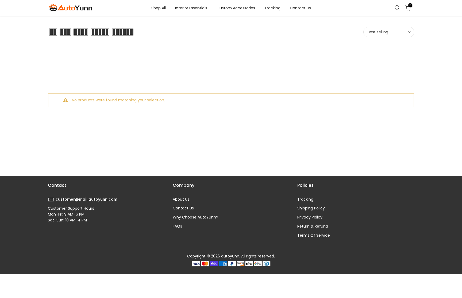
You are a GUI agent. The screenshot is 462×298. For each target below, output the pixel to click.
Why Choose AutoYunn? (195, 217)
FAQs (177, 226)
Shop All (158, 8)
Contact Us (300, 8)
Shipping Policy (311, 208)
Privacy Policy (309, 217)
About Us (181, 199)
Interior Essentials (191, 8)
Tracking (272, 8)
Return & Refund (312, 226)
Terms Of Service (313, 235)
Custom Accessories (236, 8)
